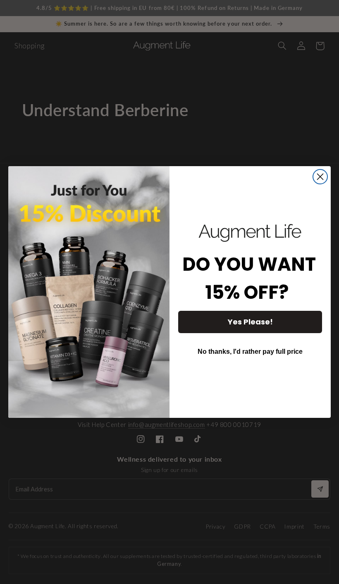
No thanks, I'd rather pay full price (250, 351)
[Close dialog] (320, 176)
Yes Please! (250, 322)
